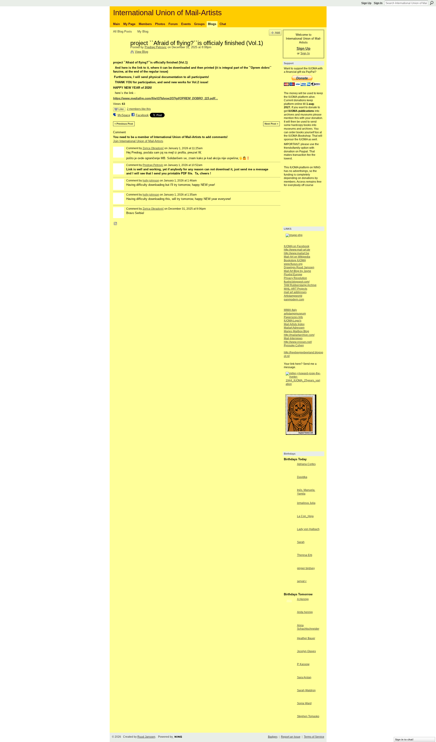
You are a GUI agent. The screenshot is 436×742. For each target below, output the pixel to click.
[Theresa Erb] (289, 563)
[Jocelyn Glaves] (289, 659)
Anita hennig (305, 612)
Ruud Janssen (146, 736)
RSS (116, 224)
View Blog (141, 51)
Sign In (378, 3)
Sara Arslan (304, 677)
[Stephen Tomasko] (289, 724)
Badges (272, 736)
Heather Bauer (306, 638)
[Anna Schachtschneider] (289, 633)
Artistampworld (293, 295)
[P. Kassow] (289, 672)
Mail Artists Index (294, 324)
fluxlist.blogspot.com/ (297, 281)
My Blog (142, 31)
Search (432, 3)
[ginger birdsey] (289, 576)
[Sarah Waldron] (289, 698)
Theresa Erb (304, 555)
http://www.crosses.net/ (298, 342)
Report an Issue (290, 736)
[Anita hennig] (289, 620)
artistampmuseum (295, 313)
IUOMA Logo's (292, 320)
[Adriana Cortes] (289, 472)
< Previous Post (123, 123)
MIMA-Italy (290, 310)
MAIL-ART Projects (295, 288)
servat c (302, 581)
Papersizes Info (293, 317)
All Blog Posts (122, 31)
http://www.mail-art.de (297, 249)
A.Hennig (303, 599)
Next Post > (271, 123)
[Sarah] (289, 550)
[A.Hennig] (289, 607)
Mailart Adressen (294, 327)
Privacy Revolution (295, 278)
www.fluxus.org (293, 264)
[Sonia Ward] (289, 711)
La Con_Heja (305, 516)
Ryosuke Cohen (294, 345)
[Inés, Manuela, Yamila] (289, 498)
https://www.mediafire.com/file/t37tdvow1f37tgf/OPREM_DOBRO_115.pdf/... (165, 98)
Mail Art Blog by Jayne (297, 271)
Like (121, 109)
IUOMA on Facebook (296, 246)
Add (277, 32)
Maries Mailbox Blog (296, 331)
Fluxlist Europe (293, 274)
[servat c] (289, 589)
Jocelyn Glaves (306, 651)
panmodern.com (294, 299)
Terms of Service (314, 736)
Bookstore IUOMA (295, 260)
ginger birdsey (306, 568)
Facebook (142, 115)
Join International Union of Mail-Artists (138, 141)
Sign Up (366, 3)
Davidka (302, 477)
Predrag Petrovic (156, 47)
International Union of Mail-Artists (167, 12)
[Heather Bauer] (289, 646)
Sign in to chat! (404, 739)
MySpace (124, 115)
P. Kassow (303, 664)
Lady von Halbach (308, 529)
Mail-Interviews (293, 338)
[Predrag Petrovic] (120, 52)
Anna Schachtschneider (308, 627)
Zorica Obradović (153, 148)
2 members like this (139, 109)
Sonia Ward (304, 703)
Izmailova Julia (306, 503)
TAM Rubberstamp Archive (300, 285)
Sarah (301, 542)
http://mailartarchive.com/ (299, 335)
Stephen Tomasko (308, 716)
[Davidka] (289, 485)
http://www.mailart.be (296, 253)
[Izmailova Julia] (289, 511)
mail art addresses (295, 292)
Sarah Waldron (306, 690)
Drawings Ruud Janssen (299, 267)
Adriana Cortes (306, 464)
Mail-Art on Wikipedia (297, 256)
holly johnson (151, 180)
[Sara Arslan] (289, 685)
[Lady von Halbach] (289, 537)
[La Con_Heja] (289, 524)
